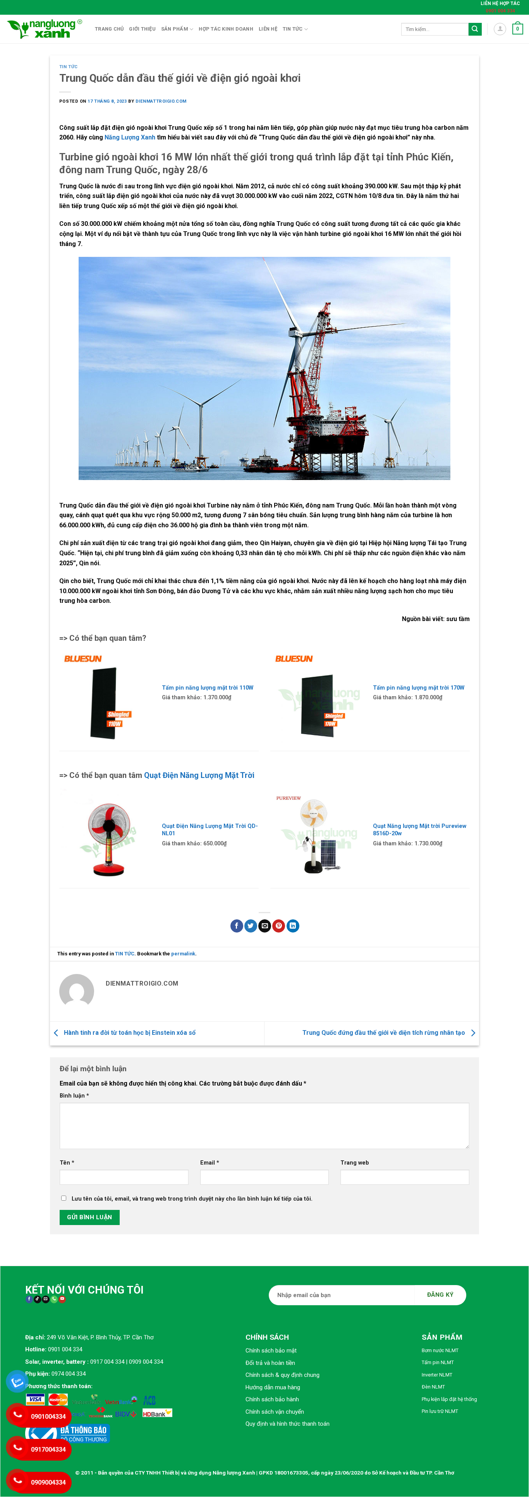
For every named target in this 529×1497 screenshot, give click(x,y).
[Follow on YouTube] (62, 1300)
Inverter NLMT (437, 1375)
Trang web (354, 1163)
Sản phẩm (174, 29)
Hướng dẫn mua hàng (273, 1387)
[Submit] (475, 29)
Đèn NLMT (433, 1387)
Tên (67, 1163)
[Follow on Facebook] (29, 1300)
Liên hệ (268, 29)
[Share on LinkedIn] (293, 926)
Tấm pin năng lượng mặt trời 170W (418, 687)
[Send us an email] (45, 1300)
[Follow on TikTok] (37, 1300)
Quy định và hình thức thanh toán (288, 1423)
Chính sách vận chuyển (275, 1411)
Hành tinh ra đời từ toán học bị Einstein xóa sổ (129, 1032)
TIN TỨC (68, 66)
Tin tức (293, 29)
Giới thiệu (142, 29)
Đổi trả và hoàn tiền (270, 1362)
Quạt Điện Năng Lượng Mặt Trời (199, 775)
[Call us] (54, 1300)
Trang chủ (109, 29)
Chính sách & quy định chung (282, 1374)
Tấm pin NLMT (438, 1362)
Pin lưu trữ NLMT (440, 1411)
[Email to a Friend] (264, 926)
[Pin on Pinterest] (278, 926)
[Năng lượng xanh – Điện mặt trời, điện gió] (44, 29)
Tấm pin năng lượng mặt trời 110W (207, 687)
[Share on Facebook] (236, 926)
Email (209, 1163)
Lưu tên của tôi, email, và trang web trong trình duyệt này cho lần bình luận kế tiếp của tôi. (192, 1199)
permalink (183, 954)
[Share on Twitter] (250, 926)
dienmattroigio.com (161, 101)
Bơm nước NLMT (440, 1350)
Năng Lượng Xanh (130, 137)
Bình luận (74, 1096)
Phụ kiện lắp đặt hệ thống (449, 1399)
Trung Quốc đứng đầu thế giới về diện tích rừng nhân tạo (384, 1032)
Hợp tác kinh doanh (226, 29)
